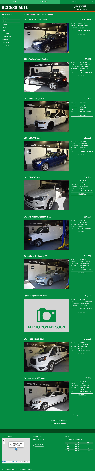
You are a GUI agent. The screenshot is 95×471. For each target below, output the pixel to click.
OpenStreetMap (15, 461)
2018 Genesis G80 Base (34, 378)
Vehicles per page (42, 14)
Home (14, 2)
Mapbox (3, 462)
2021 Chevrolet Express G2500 (37, 216)
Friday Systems (28, 469)
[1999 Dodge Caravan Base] (46, 332)
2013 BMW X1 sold (32, 137)
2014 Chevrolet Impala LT (35, 256)
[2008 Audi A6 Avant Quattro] (46, 91)
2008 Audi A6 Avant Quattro (36, 59)
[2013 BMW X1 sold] (46, 170)
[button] (16, 449)
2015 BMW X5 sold (32, 177)
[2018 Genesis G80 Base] (46, 411)
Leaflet (4, 461)
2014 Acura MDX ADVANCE (35, 19)
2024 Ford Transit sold (34, 338)
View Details (82, 34)
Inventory (44, 2)
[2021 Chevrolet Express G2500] (46, 249)
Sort (25, 14)
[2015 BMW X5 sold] (46, 210)
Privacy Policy (39, 444)
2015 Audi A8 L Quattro (34, 98)
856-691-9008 (80, 6)
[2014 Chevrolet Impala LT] (46, 288)
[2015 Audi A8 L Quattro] (46, 131)
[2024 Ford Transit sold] (46, 371)
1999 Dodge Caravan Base (35, 295)
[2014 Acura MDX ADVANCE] (46, 52)
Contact (75, 2)
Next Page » (76, 415)
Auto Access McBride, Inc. (11, 469)
